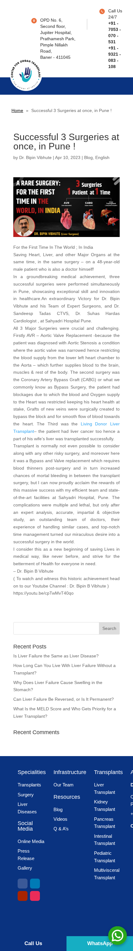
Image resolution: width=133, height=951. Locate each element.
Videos (60, 819)
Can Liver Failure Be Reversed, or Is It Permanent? (63, 699)
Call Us (33, 943)
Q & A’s (61, 828)
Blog (88, 157)
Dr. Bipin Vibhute (35, 157)
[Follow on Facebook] (23, 884)
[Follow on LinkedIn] (35, 884)
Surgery (26, 794)
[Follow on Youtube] (23, 896)
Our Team (64, 784)
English (102, 157)
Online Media (31, 841)
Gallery (25, 868)
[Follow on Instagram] (35, 896)
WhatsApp (100, 943)
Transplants (29, 784)
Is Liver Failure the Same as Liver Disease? (56, 655)
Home (17, 110)
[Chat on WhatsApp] (117, 935)
